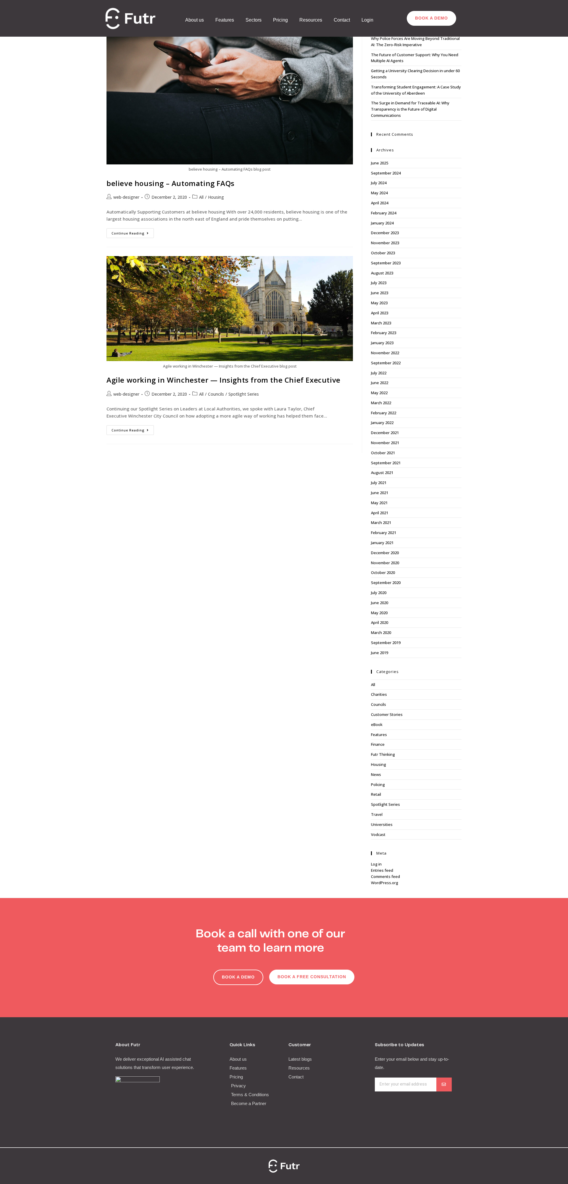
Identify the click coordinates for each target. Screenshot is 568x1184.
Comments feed (385, 876)
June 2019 (379, 652)
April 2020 (379, 622)
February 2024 (383, 213)
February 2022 (383, 412)
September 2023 (386, 263)
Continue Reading (133, 231)
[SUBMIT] (444, 1084)
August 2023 (382, 273)
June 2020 (379, 602)
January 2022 (382, 422)
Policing (378, 784)
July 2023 (378, 282)
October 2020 (383, 572)
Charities (379, 694)
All (201, 197)
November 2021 (385, 442)
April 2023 (379, 313)
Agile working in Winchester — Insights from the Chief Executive (223, 380)
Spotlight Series (243, 394)
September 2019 (386, 642)
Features (224, 19)
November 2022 (385, 352)
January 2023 (382, 342)
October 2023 (383, 252)
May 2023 (379, 302)
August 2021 (382, 472)
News (376, 774)
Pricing (280, 19)
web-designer (126, 197)
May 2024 (379, 192)
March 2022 (381, 402)
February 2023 (383, 332)
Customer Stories (387, 714)
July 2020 (378, 592)
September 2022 (386, 362)
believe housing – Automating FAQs (170, 183)
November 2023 (385, 242)
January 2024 (382, 223)
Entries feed (382, 870)
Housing (216, 197)
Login (367, 19)
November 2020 (385, 562)
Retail (376, 794)
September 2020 (386, 582)
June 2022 (379, 382)
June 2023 (379, 292)
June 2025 (379, 163)
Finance (378, 744)
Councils (216, 394)
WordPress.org (384, 882)
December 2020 (385, 552)
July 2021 (378, 482)
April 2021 (379, 512)
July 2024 (378, 182)
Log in (376, 864)
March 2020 (381, 632)
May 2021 (379, 502)
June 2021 (379, 492)
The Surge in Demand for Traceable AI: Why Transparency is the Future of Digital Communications (410, 109)
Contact (342, 19)
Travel (377, 814)
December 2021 (385, 432)
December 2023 (385, 232)
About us (194, 19)
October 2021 (383, 452)
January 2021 (382, 542)
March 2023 (381, 323)
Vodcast (378, 834)
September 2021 (386, 462)
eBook (377, 724)
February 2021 (383, 532)
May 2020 (379, 612)
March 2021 (381, 522)
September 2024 (386, 173)
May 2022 (379, 392)
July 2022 (378, 373)
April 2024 (379, 203)
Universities (382, 824)
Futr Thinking (383, 754)
